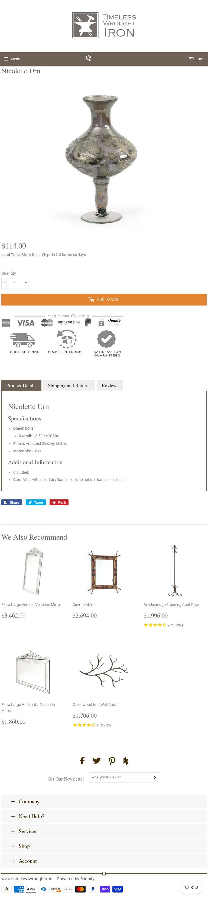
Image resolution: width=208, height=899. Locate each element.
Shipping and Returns (69, 385)
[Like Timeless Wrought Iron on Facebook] (82, 761)
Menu (15, 59)
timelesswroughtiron (32, 878)
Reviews (110, 385)
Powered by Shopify (76, 878)
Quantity (8, 273)
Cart (200, 59)
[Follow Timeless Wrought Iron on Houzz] (125, 762)
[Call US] (104, 59)
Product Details (21, 385)
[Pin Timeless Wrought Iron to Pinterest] (112, 762)
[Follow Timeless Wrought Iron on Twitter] (97, 761)
